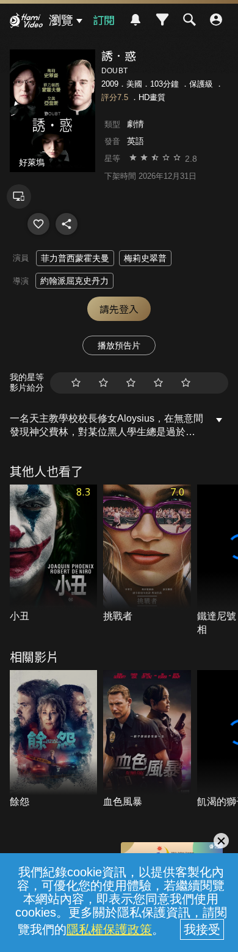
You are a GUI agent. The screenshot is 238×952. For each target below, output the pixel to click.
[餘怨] (54, 739)
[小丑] (54, 554)
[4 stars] (158, 383)
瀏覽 (61, 20)
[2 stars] (103, 383)
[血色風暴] (147, 739)
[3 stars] (131, 383)
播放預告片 (119, 345)
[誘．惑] (38, 224)
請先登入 (119, 308)
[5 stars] (186, 383)
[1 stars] (76, 383)
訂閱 (104, 19)
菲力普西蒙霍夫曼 (75, 258)
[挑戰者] (147, 554)
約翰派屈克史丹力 (74, 281)
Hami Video (26, 22)
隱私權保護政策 (109, 929)
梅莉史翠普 (145, 258)
